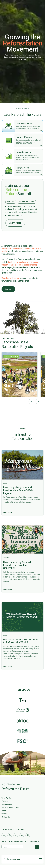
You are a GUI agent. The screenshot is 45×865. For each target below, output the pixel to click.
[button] (31, 401)
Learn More (15, 223)
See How (8, 289)
